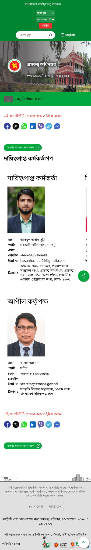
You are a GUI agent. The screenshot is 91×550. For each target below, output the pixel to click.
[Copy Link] (49, 128)
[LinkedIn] (33, 128)
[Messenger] (57, 128)
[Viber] (40, 126)
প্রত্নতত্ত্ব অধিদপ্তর (41, 64)
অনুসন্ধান (50, 35)
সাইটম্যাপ (55, 507)
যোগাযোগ (36, 507)
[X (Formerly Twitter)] (16, 128)
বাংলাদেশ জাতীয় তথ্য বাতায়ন (43, 5)
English (70, 35)
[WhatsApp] (25, 128)
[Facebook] (8, 128)
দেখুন (45, 26)
